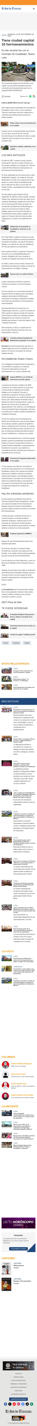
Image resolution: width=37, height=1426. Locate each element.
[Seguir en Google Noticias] (33, 96)
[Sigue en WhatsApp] (30, 96)
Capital (26, 643)
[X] (9, 1404)
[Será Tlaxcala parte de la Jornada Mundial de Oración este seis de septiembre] (7, 935)
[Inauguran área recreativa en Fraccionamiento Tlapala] (7, 670)
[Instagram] (18, 1404)
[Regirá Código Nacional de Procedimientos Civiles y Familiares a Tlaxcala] (7, 1145)
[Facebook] (5, 1404)
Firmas (5, 643)
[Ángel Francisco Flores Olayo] (5, 1096)
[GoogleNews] (22, 1404)
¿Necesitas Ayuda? (18, 1399)
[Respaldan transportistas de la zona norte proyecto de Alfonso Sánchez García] (7, 719)
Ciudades (16, 643)
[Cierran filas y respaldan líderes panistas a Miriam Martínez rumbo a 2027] (7, 747)
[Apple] (27, 1404)
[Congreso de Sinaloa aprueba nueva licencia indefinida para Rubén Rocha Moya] (7, 891)
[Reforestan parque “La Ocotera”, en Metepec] (7, 679)
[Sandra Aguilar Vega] (5, 1086)
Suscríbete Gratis (18, 1249)
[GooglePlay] (31, 1404)
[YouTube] (14, 1404)
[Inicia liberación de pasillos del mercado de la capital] (7, 687)
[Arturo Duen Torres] (5, 1075)
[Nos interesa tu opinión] (18, 1365)
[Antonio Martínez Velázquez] (5, 1065)
